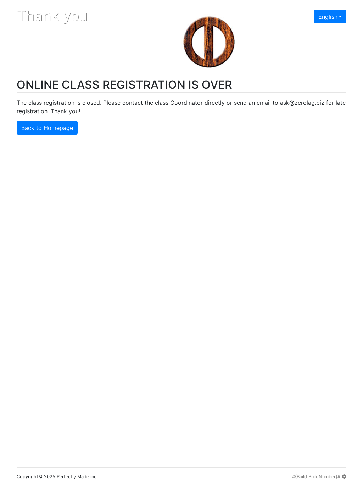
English (327, 16)
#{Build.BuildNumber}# (317, 476)
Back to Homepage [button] (47, 127)
